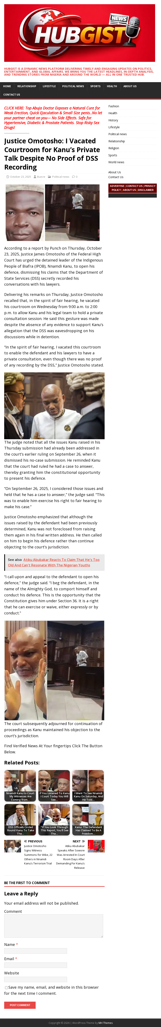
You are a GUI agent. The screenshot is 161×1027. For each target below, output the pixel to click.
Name (10, 944)
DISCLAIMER (146, 190)
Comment (13, 911)
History (113, 120)
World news (116, 162)
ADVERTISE (117, 186)
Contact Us (11, 94)
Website (11, 972)
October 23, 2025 (20, 177)
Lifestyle (49, 86)
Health (112, 86)
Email (9, 958)
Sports (95, 86)
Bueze (41, 177)
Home (7, 86)
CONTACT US (134, 186)
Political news (73, 86)
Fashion (113, 106)
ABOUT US (129, 190)
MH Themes (106, 1023)
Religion (113, 148)
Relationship (26, 86)
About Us (129, 86)
